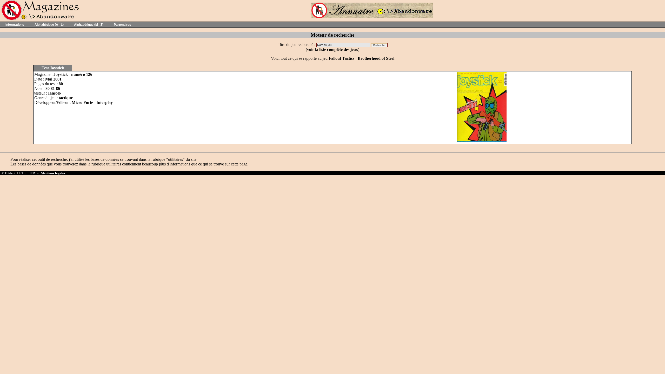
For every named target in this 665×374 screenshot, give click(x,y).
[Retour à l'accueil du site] (39, 19)
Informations (14, 24)
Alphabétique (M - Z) (88, 24)
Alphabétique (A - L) (49, 24)
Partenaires (122, 24)
